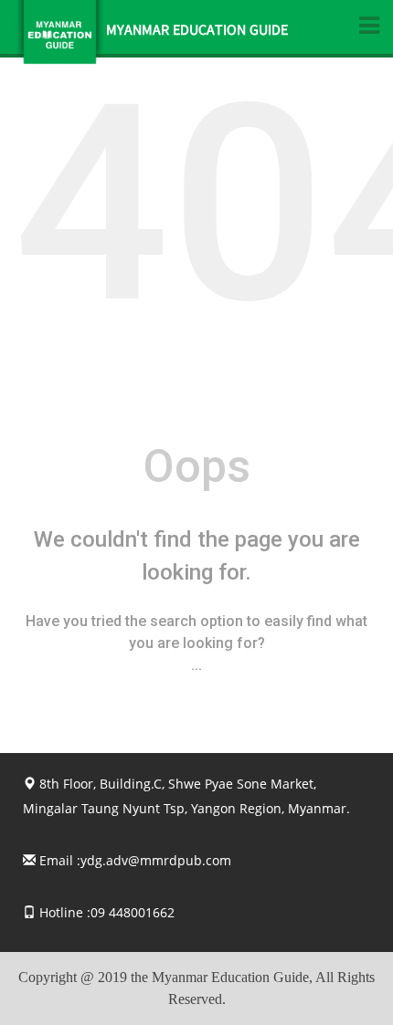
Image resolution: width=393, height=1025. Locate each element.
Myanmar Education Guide (197, 32)
